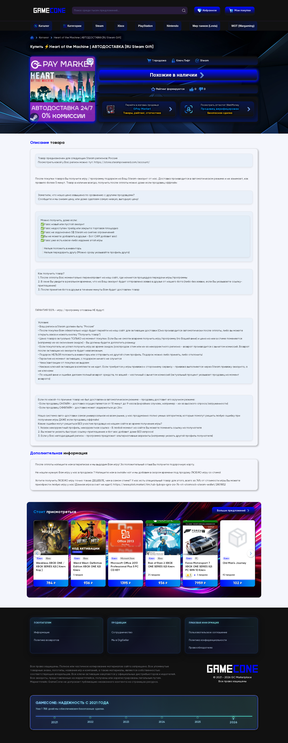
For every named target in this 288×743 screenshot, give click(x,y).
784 (51, 583)
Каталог (44, 25)
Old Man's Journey (234, 563)
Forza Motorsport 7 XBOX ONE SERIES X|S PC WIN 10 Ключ (198, 567)
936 (88, 583)
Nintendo (172, 25)
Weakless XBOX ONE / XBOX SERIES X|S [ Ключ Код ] (50, 567)
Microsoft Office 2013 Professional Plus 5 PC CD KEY (124, 567)
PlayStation (145, 25)
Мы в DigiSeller (120, 640)
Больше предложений (231, 510)
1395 (125, 583)
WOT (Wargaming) (242, 25)
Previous (37, 553)
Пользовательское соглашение (208, 632)
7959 (200, 583)
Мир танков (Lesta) (205, 25)
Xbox (121, 25)
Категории (74, 25)
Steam (99, 25)
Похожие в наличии (173, 75)
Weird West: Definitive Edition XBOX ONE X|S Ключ (87, 567)
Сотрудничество (122, 632)
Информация (41, 632)
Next (251, 553)
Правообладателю (201, 647)
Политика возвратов (46, 640)
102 (237, 583)
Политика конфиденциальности (208, 640)
